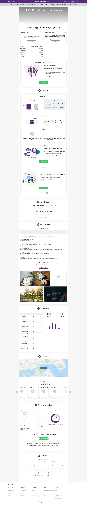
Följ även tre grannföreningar (36, 259)
